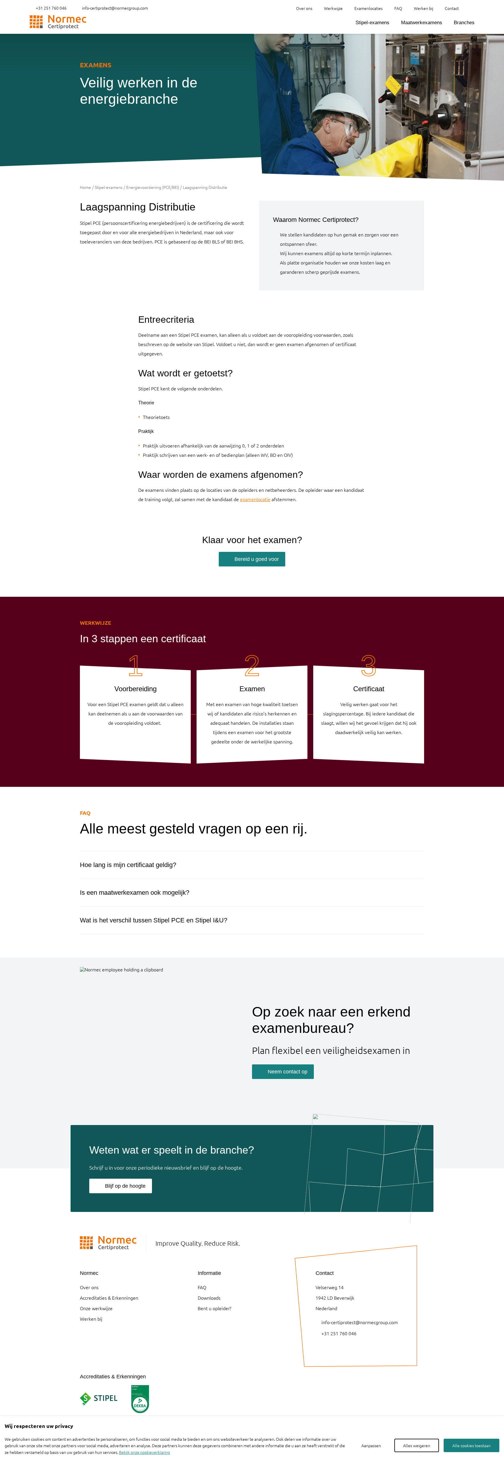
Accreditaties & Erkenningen (109, 1297)
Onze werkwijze (96, 1308)
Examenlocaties (368, 8)
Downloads (209, 1297)
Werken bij (423, 8)
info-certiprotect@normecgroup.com (115, 8)
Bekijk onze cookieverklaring (144, 1452)
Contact (452, 8)
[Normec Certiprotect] (58, 22)
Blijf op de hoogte (125, 1186)
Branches (464, 22)
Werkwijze (333, 8)
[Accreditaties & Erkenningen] (98, 1399)
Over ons (304, 8)
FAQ (398, 8)
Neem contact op (287, 1072)
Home (85, 187)
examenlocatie (255, 499)
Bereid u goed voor (257, 559)
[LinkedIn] (318, 1349)
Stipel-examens (372, 22)
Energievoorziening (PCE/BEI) (152, 187)
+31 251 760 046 (50, 8)
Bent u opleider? (214, 1308)
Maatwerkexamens (421, 22)
